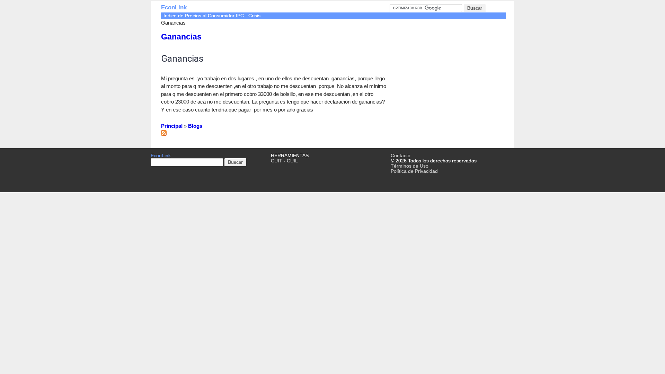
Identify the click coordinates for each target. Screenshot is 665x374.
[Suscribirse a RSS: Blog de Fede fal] (164, 134)
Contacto (400, 155)
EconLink (174, 7)
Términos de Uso (409, 166)
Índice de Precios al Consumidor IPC (203, 15)
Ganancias (181, 37)
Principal (172, 126)
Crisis (254, 15)
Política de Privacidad (414, 171)
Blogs (195, 126)
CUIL (292, 160)
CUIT (276, 160)
